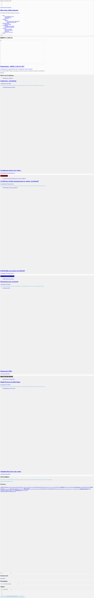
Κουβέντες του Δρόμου (9, 32)
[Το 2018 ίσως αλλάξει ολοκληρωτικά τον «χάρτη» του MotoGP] (14, 178)
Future (59, 487)
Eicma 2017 (50, 487)
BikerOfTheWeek (17, 487)
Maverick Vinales (14, 489)
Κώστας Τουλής (11, 183)
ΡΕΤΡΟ (4, 33)
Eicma (47, 487)
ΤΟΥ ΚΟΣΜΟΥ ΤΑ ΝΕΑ (9, 16)
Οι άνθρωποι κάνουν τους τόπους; (10, 170)
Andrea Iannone (11, 487)
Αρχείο (1, 589)
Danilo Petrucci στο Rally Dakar (10, 382)
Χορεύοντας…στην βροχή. (8, 81)
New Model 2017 (21, 69)
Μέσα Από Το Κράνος (9, 30)
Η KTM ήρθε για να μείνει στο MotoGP (12, 271)
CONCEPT (7, 18)
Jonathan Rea (71, 487)
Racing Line (7, 31)
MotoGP (6, 20)
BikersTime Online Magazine (9, 10)
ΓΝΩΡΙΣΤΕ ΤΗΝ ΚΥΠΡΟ (9, 26)
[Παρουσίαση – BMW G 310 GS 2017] (22, 63)
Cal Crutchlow (24, 487)
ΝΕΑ (3, 15)
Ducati (40, 487)
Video (89, 488)
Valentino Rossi (84, 489)
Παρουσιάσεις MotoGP (25, 490)
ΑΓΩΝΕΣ (4, 19)
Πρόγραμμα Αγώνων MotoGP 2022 (13, 21)
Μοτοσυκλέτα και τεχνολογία (9, 281)
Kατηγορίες (2, 583)
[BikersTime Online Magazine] (5, 7)
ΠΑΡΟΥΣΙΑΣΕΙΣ (8, 17)
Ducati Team (44, 487)
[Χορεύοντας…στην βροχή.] (8, 78)
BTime (10, 83)
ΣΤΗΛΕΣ (4, 28)
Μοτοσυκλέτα (13, 490)
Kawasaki (81, 487)
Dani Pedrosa (36, 487)
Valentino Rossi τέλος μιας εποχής (10, 471)
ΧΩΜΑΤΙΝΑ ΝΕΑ (6, 23)
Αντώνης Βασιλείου (11, 173)
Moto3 (22, 488)
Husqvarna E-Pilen (6, 371)
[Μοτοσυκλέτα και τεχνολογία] (8, 278)
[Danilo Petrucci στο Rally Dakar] (9, 379)
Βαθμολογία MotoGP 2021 (11, 22)
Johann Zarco (66, 487)
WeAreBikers (2, 490)
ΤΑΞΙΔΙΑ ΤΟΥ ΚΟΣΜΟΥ (9, 27)
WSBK (6, 490)
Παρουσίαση (30, 69)
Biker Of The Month (8, 29)
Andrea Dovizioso (4, 487)
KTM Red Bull (88, 487)
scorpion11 (10, 69)
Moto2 (19, 488)
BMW (21, 487)
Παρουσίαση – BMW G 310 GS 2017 (12, 66)
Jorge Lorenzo (77, 487)
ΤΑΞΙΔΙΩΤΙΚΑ (5, 25)
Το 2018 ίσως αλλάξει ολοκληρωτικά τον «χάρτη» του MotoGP (19, 181)
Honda (62, 487)
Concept (32, 487)
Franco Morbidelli (55, 487)
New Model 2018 (51, 488)
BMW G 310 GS (15, 69)
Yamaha (9, 490)
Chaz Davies (29, 487)
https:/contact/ (2, 578)
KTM (84, 487)
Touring (26, 69)
